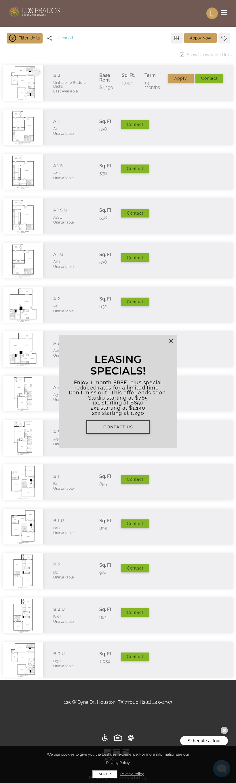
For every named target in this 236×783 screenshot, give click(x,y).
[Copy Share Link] (49, 38)
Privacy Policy (132, 774)
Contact (209, 78)
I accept (104, 774)
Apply (180, 78)
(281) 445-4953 (157, 702)
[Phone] (212, 13)
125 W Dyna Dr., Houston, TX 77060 (101, 702)
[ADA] (105, 738)
